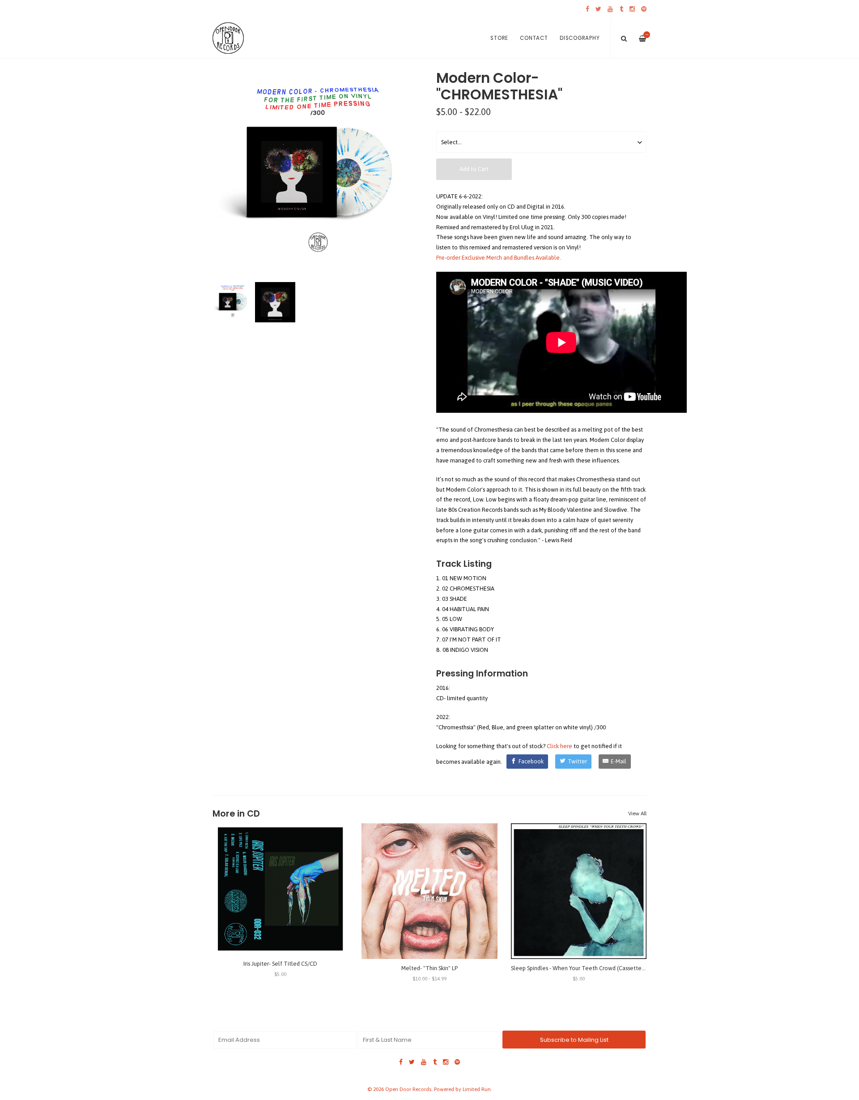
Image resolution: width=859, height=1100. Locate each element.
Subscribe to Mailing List (574, 1040)
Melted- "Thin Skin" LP (429, 968)
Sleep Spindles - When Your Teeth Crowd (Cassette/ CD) (583, 968)
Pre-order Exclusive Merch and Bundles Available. (498, 257)
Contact (534, 38)
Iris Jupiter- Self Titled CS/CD (280, 963)
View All (637, 813)
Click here (559, 746)
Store (499, 38)
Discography (580, 38)
